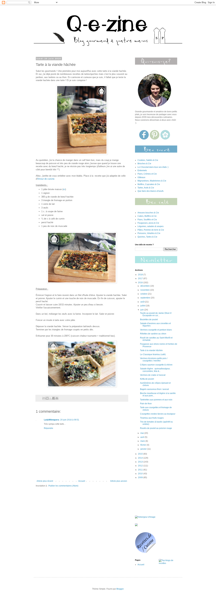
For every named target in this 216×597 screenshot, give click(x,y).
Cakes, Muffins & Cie (147, 216)
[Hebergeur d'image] (156, 204)
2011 (140, 470)
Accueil (81, 481)
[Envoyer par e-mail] (44, 398)
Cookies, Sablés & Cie (148, 160)
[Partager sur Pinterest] (57, 398)
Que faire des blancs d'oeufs (151, 191)
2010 (140, 473)
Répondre (48, 428)
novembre (145, 290)
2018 (140, 274)
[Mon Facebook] (144, 139)
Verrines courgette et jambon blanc (156, 330)
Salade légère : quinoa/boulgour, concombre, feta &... (155, 369)
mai (142, 433)
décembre (145, 286)
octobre (144, 294)
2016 (140, 282)
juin (142, 310)
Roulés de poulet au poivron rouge (156, 428)
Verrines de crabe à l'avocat (152, 375)
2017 (140, 278)
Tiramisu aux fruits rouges (152, 418)
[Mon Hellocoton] (165, 139)
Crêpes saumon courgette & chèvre (156, 365)
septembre (145, 298)
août (142, 302)
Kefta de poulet (147, 379)
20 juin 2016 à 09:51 (69, 420)
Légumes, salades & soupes (151, 226)
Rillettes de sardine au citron (153, 334)
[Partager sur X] (50, 398)
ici (64, 189)
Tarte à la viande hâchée (151, 350)
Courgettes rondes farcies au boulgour (157, 414)
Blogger (120, 589)
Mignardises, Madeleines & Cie (152, 181)
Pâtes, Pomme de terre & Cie (151, 230)
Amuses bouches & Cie (148, 212)
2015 (140, 454)
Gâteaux (141, 177)
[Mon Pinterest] (155, 139)
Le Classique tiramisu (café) (153, 354)
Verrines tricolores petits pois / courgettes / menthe (153, 359)
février (143, 445)
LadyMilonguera (51, 420)
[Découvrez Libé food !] (136, 525)
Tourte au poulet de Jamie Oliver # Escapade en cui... (155, 314)
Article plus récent (45, 481)
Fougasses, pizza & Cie (148, 223)
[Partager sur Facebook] (53, 398)
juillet (143, 305)
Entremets (142, 170)
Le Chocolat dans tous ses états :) (153, 167)
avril (142, 437)
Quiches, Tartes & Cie (147, 237)
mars (142, 441)
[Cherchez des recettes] (168, 563)
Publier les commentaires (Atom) (63, 486)
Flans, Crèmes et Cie (147, 174)
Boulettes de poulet (149, 319)
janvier (143, 449)
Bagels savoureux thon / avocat (154, 389)
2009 (140, 477)
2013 (140, 462)
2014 (140, 458)
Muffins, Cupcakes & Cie (149, 184)
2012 (140, 466)
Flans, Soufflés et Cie (147, 219)
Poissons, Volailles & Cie (149, 233)
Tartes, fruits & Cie (146, 188)
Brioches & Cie (144, 163)
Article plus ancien (118, 481)
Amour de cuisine (45, 179)
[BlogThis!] (47, 398)
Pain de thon (146, 403)
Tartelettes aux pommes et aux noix (156, 400)
